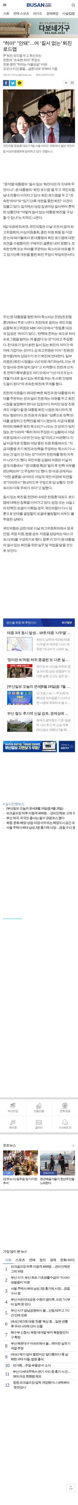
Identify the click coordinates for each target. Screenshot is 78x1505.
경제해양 (52, 13)
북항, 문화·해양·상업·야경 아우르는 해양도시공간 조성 (42, 823)
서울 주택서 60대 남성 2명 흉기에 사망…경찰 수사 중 (40, 827)
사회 (6, 13)
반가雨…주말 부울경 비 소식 (32, 1365)
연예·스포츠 (21, 13)
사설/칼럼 (68, 13)
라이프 (37, 13)
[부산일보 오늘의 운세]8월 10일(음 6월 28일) (34, 808)
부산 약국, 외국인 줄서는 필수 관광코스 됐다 (35, 818)
